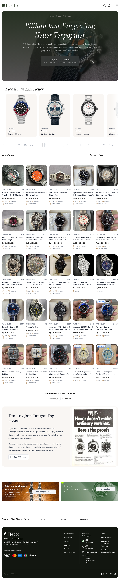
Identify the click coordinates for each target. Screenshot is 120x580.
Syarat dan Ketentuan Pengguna (105, 543)
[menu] (116, 5)
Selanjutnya (67, 399)
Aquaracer (84, 519)
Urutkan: (93, 155)
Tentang (67, 541)
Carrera (63, 519)
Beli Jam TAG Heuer (18, 457)
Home (51, 16)
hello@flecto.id (91, 552)
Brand (58, 16)
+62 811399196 (89, 541)
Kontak (66, 549)
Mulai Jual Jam (106, 489)
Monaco (44, 519)
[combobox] (24, 145)
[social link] (102, 574)
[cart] (109, 5)
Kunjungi (67, 545)
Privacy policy (106, 538)
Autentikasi (68, 538)
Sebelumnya (53, 399)
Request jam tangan (44, 492)
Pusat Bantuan (69, 553)
